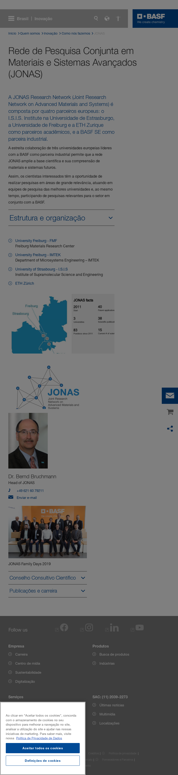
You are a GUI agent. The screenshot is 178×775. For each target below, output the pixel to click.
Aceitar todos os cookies (42, 748)
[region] (43, 738)
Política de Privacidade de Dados (39, 738)
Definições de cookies (43, 760)
